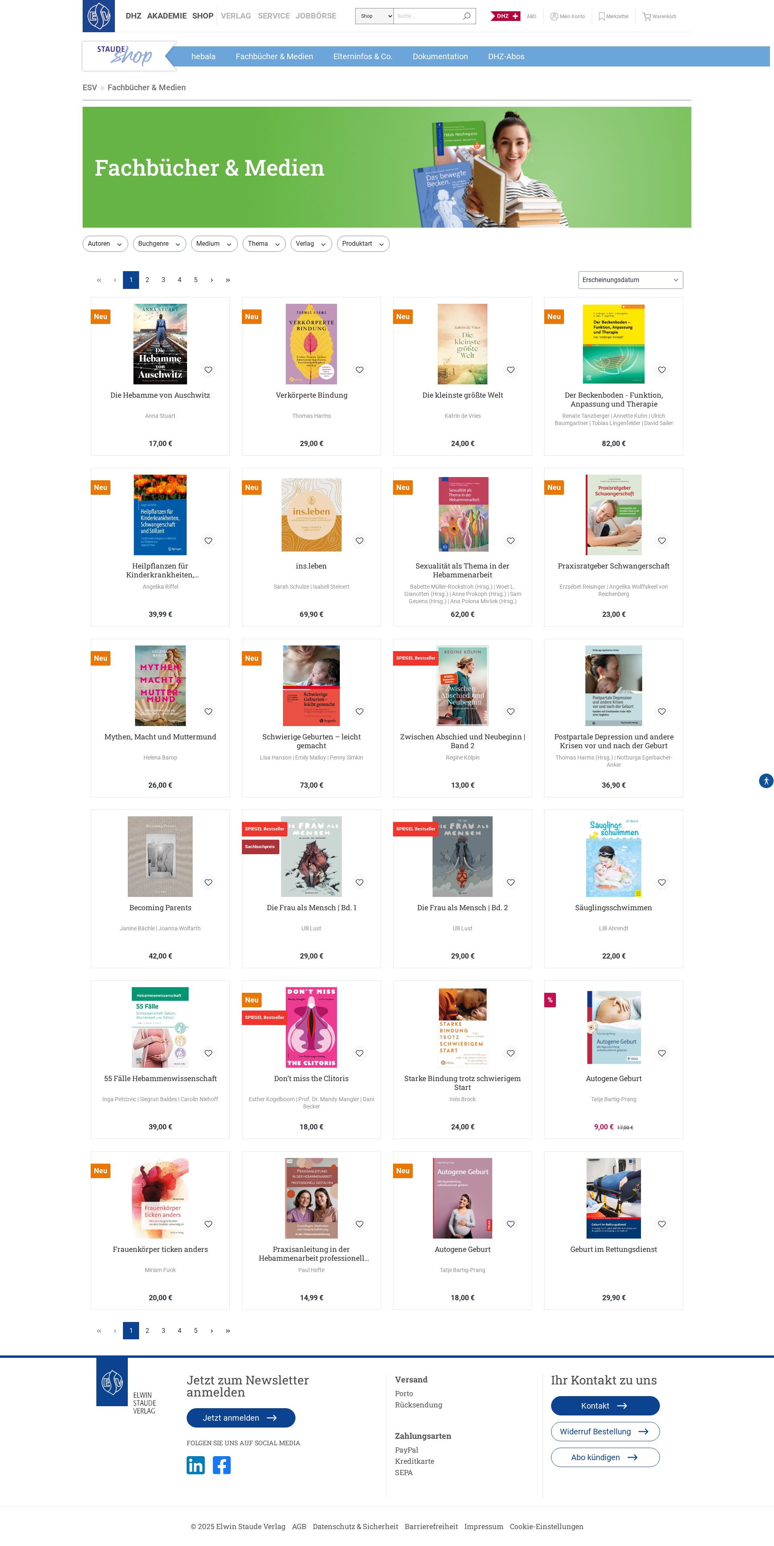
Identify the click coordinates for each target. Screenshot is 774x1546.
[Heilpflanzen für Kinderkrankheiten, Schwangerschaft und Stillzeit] (160, 515)
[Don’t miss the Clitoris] (311, 1027)
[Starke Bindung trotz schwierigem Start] (462, 1027)
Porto (404, 1393)
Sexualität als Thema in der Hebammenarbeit (463, 570)
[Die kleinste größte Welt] (462, 344)
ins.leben (311, 566)
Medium (208, 243)
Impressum (484, 1526)
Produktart (358, 243)
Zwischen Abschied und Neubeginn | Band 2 (462, 741)
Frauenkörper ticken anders (160, 1249)
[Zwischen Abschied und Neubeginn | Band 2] (462, 685)
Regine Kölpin (463, 757)
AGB (299, 1526)
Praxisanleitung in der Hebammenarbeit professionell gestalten (311, 1253)
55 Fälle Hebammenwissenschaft (160, 1078)
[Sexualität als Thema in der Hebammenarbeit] (462, 515)
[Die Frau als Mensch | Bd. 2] (462, 856)
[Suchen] (466, 16)
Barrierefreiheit (431, 1526)
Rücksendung (418, 1404)
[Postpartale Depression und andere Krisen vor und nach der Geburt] (613, 685)
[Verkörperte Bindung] (311, 344)
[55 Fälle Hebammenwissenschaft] (160, 1027)
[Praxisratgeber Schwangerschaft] (613, 515)
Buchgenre (154, 243)
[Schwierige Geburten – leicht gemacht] (311, 685)
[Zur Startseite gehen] (99, 16)
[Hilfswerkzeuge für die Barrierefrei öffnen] (766, 781)
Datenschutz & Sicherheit (355, 1526)
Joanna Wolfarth (179, 928)
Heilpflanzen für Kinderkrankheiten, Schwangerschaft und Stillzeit (160, 570)
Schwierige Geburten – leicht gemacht (311, 741)
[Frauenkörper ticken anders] (160, 1198)
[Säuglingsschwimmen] (613, 856)
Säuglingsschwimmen (613, 907)
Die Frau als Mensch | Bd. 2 (462, 907)
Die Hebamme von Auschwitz (160, 395)
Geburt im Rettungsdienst (613, 1249)
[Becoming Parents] (160, 856)
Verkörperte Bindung (311, 395)
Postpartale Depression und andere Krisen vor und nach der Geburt (614, 741)
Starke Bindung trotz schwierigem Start (462, 1083)
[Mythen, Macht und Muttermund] (160, 685)
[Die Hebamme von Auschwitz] (160, 344)
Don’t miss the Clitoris (311, 1078)
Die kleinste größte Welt (462, 395)
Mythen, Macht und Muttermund (160, 736)
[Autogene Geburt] (613, 1027)
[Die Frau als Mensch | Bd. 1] (311, 856)
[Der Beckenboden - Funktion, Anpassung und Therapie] (613, 344)
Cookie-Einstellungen (547, 1526)
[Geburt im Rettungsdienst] (613, 1198)
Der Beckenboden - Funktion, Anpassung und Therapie (614, 399)
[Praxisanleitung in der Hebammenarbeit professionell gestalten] (311, 1198)
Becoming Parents (160, 907)
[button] (133, 16)
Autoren (100, 243)
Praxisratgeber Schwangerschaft (614, 566)
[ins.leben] (311, 515)
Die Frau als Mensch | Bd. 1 (311, 907)
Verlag (306, 243)
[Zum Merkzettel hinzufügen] (208, 370)
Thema (259, 243)
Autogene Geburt (614, 1078)
